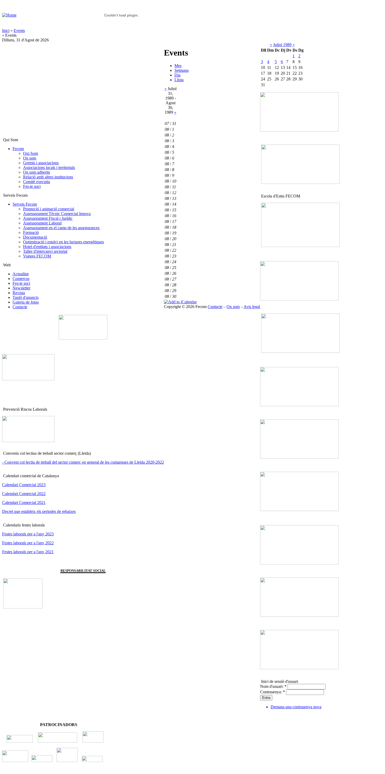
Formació (31, 232)
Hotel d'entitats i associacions (47, 246)
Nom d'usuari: (273, 686)
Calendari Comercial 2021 (24, 502)
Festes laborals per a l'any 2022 (28, 543)
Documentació (35, 237)
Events (19, 30)
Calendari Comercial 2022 (24, 493)
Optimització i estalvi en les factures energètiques (63, 242)
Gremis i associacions (41, 163)
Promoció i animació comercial (48, 209)
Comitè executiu (36, 181)
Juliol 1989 (282, 44)
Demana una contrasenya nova (296, 707)
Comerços (21, 278)
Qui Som (30, 153)
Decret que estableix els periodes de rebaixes (39, 511)
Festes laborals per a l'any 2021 (28, 552)
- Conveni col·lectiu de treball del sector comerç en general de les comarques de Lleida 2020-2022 (83, 462)
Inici (5, 30)
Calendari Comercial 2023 (24, 484)
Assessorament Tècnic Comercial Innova (57, 213)
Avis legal (252, 306)
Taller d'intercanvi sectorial (45, 251)
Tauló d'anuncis (25, 297)
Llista (179, 80)
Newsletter (21, 288)
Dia (177, 75)
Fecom (18, 148)
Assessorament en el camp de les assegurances (61, 228)
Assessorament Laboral (42, 223)
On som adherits (36, 172)
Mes (178, 65)
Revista (19, 292)
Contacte (20, 307)
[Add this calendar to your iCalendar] (180, 302)
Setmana (181, 70)
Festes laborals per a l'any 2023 (28, 534)
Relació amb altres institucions (48, 177)
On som (29, 158)
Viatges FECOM (37, 256)
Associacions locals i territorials (49, 167)
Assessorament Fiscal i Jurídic (48, 218)
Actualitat (21, 274)
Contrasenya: (272, 692)
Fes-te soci (32, 186)
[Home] (9, 15)
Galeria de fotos (26, 302)
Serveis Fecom (25, 204)
